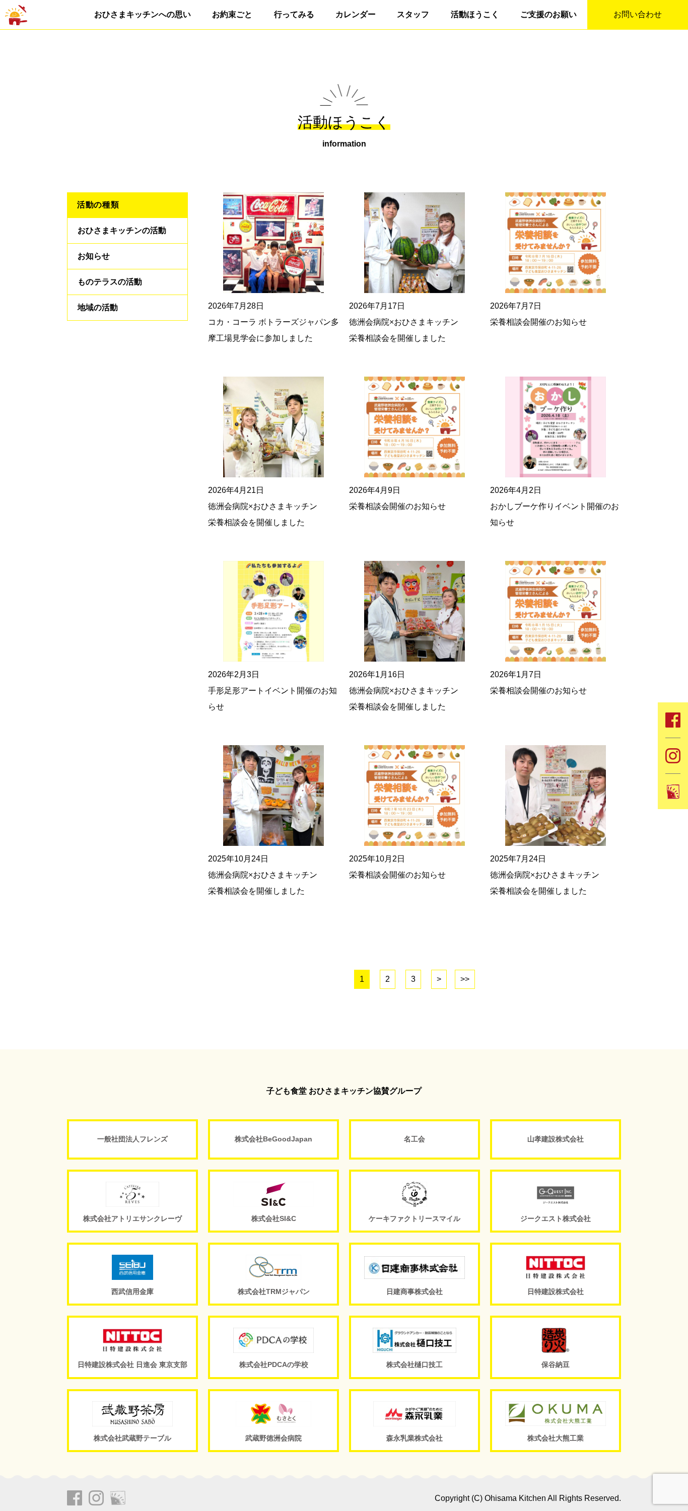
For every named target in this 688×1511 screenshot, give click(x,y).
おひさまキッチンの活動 (122, 230)
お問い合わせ (637, 14)
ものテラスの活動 (110, 281)
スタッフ (413, 14)
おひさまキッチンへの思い (142, 14)
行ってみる (294, 14)
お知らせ (94, 256)
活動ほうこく (475, 14)
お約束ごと (232, 14)
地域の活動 (98, 307)
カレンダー (355, 14)
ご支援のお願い (548, 14)
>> (464, 979)
